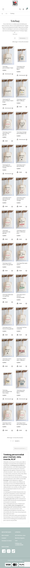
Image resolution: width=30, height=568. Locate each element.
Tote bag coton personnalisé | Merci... (21, 68)
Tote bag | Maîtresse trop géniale (6, 232)
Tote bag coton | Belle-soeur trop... (7, 423)
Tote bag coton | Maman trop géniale (6, 134)
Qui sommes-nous (20, 535)
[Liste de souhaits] (12, 74)
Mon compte (5, 535)
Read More (15, 34)
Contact (4, 538)
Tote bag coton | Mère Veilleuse (21, 100)
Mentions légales (19, 538)
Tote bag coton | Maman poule (21, 165)
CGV (16, 540)
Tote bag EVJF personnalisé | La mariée (7, 166)
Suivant (17, 441)
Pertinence (24, 38)
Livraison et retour (7, 540)
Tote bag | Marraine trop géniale (7, 295)
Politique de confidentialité (19, 544)
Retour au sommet (20, 448)
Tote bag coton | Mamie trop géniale (22, 423)
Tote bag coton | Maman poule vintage (6, 199)
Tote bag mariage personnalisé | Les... (22, 133)
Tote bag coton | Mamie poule (6, 359)
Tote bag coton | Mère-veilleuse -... (21, 359)
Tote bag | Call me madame (21, 328)
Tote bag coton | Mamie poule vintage (21, 199)
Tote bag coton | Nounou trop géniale (7, 328)
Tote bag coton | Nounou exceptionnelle (21, 296)
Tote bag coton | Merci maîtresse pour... (21, 232)
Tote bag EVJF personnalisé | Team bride (7, 101)
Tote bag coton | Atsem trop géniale (7, 264)
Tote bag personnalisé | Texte (7, 67)
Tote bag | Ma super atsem (22, 264)
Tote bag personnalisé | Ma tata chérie (7, 392)
